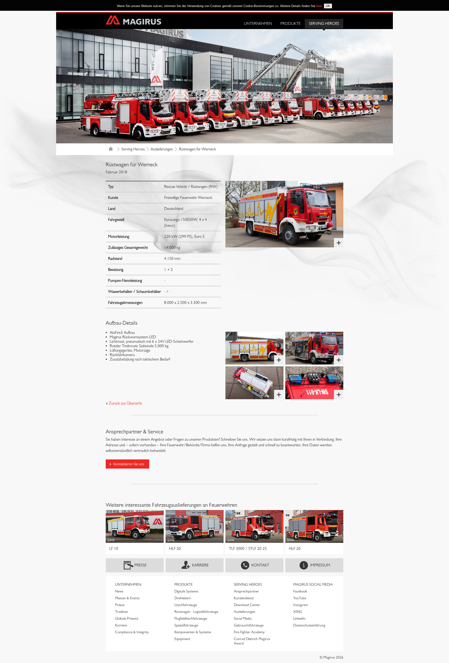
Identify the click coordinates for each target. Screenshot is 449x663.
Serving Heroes (324, 23)
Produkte (290, 23)
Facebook (300, 591)
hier (319, 6)
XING (297, 612)
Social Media (243, 618)
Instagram (300, 605)
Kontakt (260, 565)
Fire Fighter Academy (249, 632)
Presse (140, 565)
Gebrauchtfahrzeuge (249, 625)
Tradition (121, 612)
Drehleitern (182, 598)
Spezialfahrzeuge (186, 625)
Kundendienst (244, 598)
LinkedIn (299, 618)
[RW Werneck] (284, 214)
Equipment (182, 639)
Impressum (320, 565)
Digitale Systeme (186, 591)
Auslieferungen (162, 149)
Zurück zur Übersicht (125, 403)
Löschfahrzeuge (185, 605)
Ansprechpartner (246, 591)
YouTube (299, 598)
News (119, 591)
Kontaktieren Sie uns (128, 464)
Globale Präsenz (126, 618)
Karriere (200, 565)
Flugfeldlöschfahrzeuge (190, 618)
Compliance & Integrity (132, 632)
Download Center (247, 605)
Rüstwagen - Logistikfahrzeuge (196, 612)
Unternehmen (258, 23)
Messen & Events (127, 598)
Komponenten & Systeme (192, 632)
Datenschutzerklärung (309, 625)
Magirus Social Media (313, 584)
